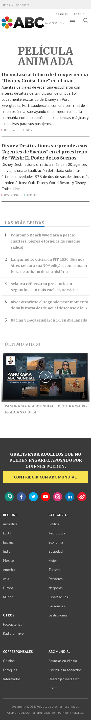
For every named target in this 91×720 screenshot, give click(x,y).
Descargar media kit (64, 679)
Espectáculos (58, 597)
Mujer (53, 560)
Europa (8, 588)
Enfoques (10, 670)
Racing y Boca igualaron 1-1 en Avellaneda (49, 320)
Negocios (56, 588)
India (6, 551)
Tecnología (57, 533)
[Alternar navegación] (72, 20)
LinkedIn (69, 496)
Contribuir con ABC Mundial (45, 476)
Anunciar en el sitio (63, 660)
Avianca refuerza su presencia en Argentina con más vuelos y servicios (45, 287)
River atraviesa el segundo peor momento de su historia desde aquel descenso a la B (49, 305)
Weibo (81, 496)
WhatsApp (9, 496)
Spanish (62, 14)
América (9, 130)
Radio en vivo (13, 633)
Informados (11, 679)
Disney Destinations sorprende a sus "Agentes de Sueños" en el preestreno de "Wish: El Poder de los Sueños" (44, 152)
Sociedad (56, 551)
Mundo (8, 597)
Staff (52, 688)
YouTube (45, 496)
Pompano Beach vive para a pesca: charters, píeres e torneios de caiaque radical (45, 241)
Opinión (9, 660)
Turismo (29, 130)
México (8, 560)
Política (54, 524)
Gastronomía (58, 615)
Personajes (57, 606)
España (8, 542)
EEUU (7, 533)
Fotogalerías (12, 624)
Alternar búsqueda (85, 20)
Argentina (11, 195)
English (80, 14)
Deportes (56, 578)
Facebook (21, 496)
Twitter (33, 496)
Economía (56, 542)
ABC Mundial (27, 28)
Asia (6, 578)
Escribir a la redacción (65, 670)
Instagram (57, 496)
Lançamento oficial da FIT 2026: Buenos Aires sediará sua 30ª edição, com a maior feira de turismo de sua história (49, 265)
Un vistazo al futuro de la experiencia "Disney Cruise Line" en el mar (45, 78)
